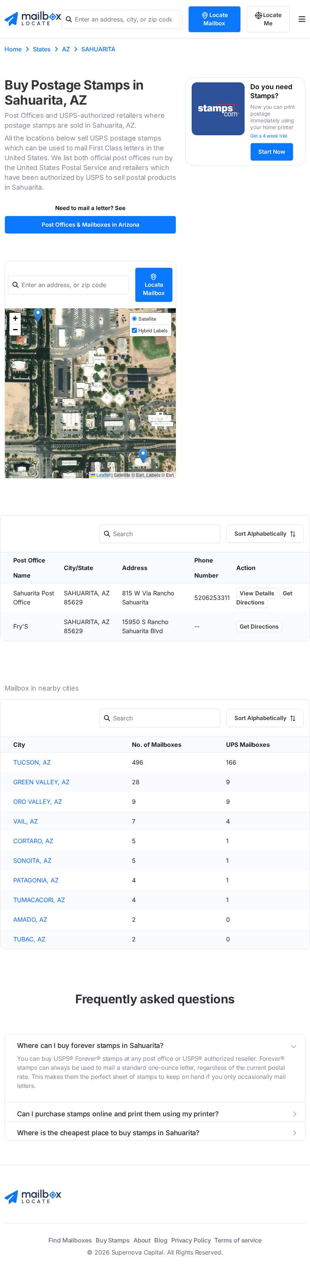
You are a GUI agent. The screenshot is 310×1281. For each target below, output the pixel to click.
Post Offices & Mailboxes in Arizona (91, 224)
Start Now (271, 151)
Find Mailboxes (70, 1240)
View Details (257, 593)
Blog (160, 1240)
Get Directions (264, 598)
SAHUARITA (98, 49)
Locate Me (272, 19)
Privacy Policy (191, 1240)
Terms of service (237, 1240)
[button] (143, 456)
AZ (66, 49)
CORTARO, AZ (33, 841)
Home (13, 49)
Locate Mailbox (215, 19)
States (42, 49)
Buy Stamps (113, 1240)
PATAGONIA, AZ (36, 880)
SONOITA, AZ (32, 860)
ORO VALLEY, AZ (37, 801)
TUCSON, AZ (32, 762)
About (142, 1240)
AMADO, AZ (30, 919)
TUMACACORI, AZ (39, 900)
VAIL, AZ (25, 821)
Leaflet (102, 474)
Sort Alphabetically (261, 533)
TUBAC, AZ (29, 939)
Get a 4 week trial (268, 136)
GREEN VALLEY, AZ (41, 782)
